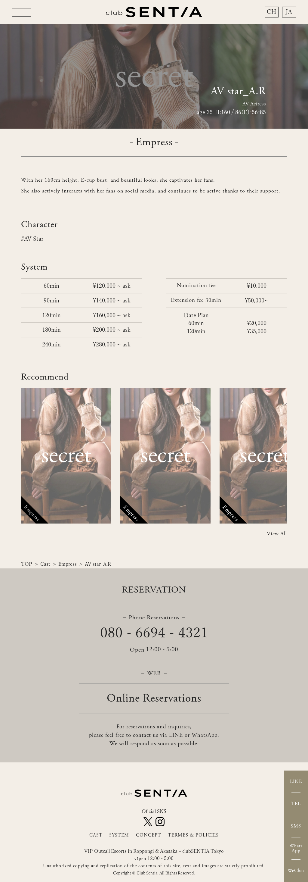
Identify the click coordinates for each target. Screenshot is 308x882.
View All (277, 533)
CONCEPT (148, 835)
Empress (67, 563)
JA (289, 12)
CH (271, 12)
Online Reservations (154, 698)
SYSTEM (119, 835)
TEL (296, 804)
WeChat (296, 871)
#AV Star (32, 238)
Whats (296, 848)
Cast (45, 563)
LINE (296, 781)
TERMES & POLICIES (193, 835)
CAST (96, 835)
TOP (26, 563)
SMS (296, 826)
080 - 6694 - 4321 (154, 632)
